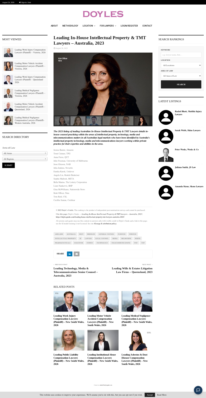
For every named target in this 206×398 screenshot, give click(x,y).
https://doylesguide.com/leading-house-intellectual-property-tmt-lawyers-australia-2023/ (90, 217)
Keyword (165, 50)
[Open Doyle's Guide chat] (198, 390)
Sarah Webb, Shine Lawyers (187, 130)
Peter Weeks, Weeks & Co (187, 149)
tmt (136, 243)
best (81, 234)
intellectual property (65, 238)
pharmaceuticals (62, 243)
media (114, 238)
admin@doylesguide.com (106, 385)
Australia (71, 234)
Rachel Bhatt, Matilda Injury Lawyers (188, 113)
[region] (103, 89)
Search (181, 84)
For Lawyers (107, 26)
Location (88, 26)
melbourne (126, 238)
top (142, 243)
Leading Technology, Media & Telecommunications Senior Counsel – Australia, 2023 (76, 272)
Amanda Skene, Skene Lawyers (189, 186)
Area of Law (167, 71)
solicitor (78, 243)
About (54, 26)
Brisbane (91, 234)
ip (80, 238)
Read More (161, 395)
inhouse (132, 234)
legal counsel (102, 238)
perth (137, 238)
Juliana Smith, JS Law (185, 167)
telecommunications (121, 243)
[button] (62, 120)
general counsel (106, 234)
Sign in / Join (26, 2)
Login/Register (129, 26)
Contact (147, 26)
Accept (150, 394)
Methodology (70, 26)
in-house (121, 234)
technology (102, 243)
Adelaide (59, 234)
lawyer (88, 238)
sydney (90, 243)
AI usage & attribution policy (105, 223)
